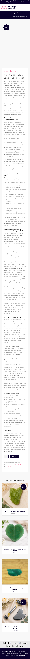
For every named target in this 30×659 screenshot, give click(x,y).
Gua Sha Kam (18, 464)
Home (7, 13)
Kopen (14, 456)
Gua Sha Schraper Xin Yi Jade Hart (15, 511)
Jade (8, 466)
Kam (11, 466)
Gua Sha (24, 13)
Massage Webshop (15, 13)
